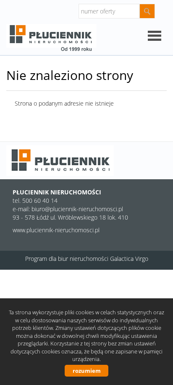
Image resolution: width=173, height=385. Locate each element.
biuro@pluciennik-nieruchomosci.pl (77, 209)
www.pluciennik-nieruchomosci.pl (56, 230)
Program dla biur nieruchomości (67, 259)
